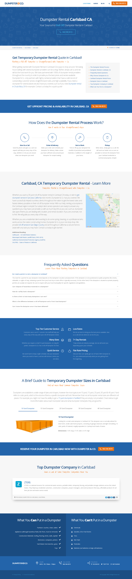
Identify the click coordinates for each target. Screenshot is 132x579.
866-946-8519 (120, 3)
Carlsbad (35, 47)
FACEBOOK (95, 564)
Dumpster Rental (17, 47)
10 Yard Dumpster (27, 408)
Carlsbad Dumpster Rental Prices (100, 78)
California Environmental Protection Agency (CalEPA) (28, 240)
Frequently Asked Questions (99, 73)
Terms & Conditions (29, 574)
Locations (87, 3)
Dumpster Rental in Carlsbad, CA (100, 70)
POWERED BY (114, 47)
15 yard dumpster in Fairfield (69, 398)
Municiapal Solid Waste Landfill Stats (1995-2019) (27, 237)
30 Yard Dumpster (85, 408)
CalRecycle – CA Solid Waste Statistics (24, 235)
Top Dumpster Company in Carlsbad (101, 84)
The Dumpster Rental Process (99, 67)
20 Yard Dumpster (66, 408)
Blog (102, 3)
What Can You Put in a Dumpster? (101, 87)
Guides (95, 3)
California (28, 47)
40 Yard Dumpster (104, 408)
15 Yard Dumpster (47, 408)
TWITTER (106, 564)
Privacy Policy (17, 574)
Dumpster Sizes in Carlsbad (98, 81)
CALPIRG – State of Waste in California (24, 242)
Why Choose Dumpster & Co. (99, 75)
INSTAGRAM (116, 564)
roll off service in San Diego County (31, 224)
